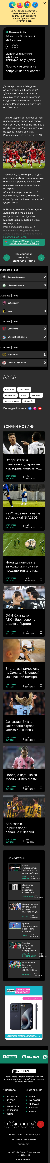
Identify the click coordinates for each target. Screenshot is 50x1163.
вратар (24, 395)
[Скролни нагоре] (40, 1124)
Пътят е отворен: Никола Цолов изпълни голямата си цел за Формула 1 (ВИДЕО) (30, 908)
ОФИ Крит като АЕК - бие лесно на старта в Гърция (20, 620)
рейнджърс (10, 395)
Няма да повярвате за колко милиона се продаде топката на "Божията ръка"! (22, 566)
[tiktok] (15, 1124)
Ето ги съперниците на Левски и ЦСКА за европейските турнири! (30, 869)
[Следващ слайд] (41, 257)
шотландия (24, 389)
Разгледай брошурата (22, 990)
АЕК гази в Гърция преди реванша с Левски (20, 828)
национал (36, 395)
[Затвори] (44, 3)
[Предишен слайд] (6, 257)
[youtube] (24, 1124)
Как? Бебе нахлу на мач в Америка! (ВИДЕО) (24, 515)
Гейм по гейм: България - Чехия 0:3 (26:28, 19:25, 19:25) (29, 966)
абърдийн (28, 401)
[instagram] (32, 1124)
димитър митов (12, 401)
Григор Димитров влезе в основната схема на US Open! (30, 927)
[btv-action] (25, 1056)
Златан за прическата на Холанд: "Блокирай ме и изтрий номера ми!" (23, 673)
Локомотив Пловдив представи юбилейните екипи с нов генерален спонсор (28, 889)
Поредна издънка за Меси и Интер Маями (22, 777)
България (9, 389)
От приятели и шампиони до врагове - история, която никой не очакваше (23, 464)
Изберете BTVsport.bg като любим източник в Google (25, 242)
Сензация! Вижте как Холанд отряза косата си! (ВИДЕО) (21, 726)
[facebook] (7, 1124)
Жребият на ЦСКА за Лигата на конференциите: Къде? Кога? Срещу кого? (30, 947)
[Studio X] (28, 1159)
